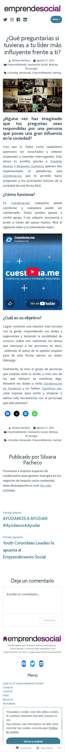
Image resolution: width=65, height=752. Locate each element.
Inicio (6, 695)
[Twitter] (32, 663)
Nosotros (8, 699)
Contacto (8, 687)
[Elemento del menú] (5, 19)
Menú (57, 19)
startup (57, 72)
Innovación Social (38, 64)
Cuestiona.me (20, 203)
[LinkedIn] (41, 663)
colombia (12, 72)
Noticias (53, 64)
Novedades (9, 703)
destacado (25, 72)
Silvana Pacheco (21, 60)
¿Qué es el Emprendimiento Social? (23, 683)
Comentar (49, 620)
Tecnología (31, 68)
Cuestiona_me (51, 388)
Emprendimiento (17, 64)
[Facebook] (24, 663)
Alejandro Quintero (30, 166)
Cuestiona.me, (12, 176)
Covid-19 (7, 691)
